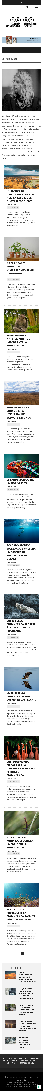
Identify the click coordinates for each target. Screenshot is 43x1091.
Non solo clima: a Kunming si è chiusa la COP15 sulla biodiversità (20, 842)
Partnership (34, 1058)
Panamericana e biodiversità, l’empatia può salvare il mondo (19, 412)
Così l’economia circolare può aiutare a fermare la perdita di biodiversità (21, 768)
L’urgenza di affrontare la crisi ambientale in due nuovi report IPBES (20, 196)
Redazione (12, 1058)
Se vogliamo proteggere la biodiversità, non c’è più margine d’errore (21, 914)
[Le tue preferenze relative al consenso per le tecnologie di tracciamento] (39, 1087)
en (36, 7)
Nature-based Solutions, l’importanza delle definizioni (20, 268)
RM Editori (22, 1058)
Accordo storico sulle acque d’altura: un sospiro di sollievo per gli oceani (21, 552)
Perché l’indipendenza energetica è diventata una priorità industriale (28, 977)
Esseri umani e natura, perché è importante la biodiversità (18, 340)
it (34, 7)
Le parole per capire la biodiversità (20, 481)
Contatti (5, 1061)
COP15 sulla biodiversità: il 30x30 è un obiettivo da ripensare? (21, 625)
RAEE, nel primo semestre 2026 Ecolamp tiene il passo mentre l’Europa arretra (26, 993)
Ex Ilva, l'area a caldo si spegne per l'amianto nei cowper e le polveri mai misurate (27, 1026)
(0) (29, 7)
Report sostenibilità (26, 1063)
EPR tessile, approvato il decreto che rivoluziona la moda (25, 1042)
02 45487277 (21, 1081)
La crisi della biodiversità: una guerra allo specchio (21, 696)
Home (3, 1058)
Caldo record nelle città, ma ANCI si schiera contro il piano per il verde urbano (27, 1009)
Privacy (14, 1061)
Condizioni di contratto (29, 1061)
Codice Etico (10, 1063)
